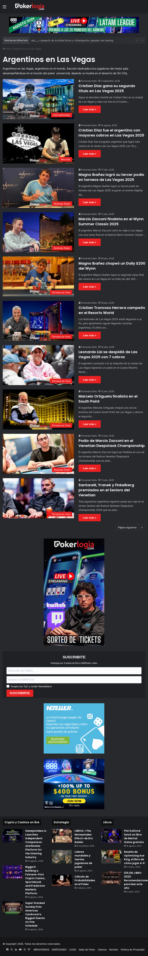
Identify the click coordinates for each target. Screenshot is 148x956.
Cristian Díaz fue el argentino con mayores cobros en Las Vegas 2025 (111, 133)
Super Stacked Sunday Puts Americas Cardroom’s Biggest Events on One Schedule (35, 914)
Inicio (8, 48)
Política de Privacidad (132, 949)
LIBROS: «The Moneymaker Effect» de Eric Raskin (84, 836)
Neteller (113, 949)
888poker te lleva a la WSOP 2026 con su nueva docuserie (64, 40)
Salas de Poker (87, 949)
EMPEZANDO (59, 949)
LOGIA (72, 949)
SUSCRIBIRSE (20, 693)
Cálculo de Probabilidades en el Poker (85, 880)
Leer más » (89, 109)
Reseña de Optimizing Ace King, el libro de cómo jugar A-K (134, 857)
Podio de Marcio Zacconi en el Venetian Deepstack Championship (112, 443)
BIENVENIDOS (41, 949)
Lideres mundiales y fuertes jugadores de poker (83, 859)
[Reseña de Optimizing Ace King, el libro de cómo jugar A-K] (111, 856)
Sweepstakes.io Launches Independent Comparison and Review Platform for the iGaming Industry (35, 844)
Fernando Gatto (89, 81)
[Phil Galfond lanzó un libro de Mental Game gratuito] (111, 835)
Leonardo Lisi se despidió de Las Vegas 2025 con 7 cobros (108, 354)
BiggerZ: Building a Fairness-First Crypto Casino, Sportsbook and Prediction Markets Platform (35, 880)
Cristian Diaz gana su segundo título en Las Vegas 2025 (107, 88)
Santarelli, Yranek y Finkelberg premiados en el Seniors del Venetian (106, 490)
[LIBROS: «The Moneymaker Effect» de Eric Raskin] (62, 835)
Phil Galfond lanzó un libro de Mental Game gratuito (134, 836)
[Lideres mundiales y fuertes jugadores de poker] (62, 856)
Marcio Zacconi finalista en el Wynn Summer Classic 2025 (111, 221)
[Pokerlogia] (30, 7)
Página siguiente (127, 527)
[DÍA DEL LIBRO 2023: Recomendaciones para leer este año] (111, 878)
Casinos (102, 949)
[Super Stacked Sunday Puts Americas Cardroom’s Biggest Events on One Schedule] (13, 908)
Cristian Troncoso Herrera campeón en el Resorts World (112, 310)
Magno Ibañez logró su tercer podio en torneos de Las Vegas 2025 (111, 177)
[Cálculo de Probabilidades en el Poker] (62, 880)
